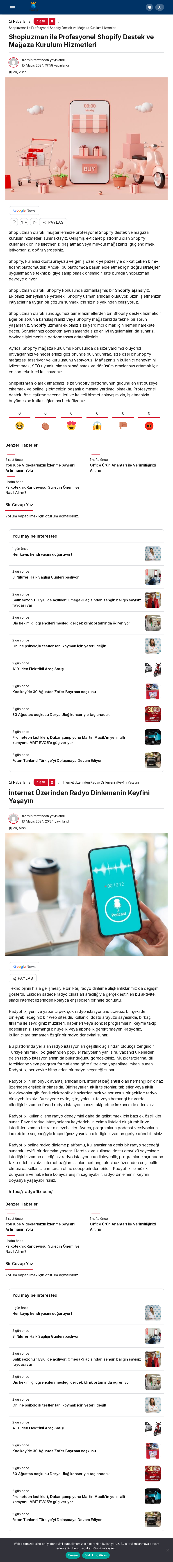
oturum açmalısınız (61, 516)
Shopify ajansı (129, 290)
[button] (149, 7)
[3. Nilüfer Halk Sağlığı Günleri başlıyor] (86, 577)
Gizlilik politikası (95, 1555)
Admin (27, 60)
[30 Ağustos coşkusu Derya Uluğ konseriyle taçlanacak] (86, 714)
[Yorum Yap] (14, 222)
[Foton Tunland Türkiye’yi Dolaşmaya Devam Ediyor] (86, 760)
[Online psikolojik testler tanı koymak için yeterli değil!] (86, 645)
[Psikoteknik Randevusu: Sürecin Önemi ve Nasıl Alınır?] (44, 485)
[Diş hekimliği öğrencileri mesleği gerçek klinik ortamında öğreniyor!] (86, 623)
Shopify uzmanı (46, 325)
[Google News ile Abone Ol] (24, 210)
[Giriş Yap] (159, 7)
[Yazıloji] (35, 7)
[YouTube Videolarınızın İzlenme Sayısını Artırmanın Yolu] (44, 463)
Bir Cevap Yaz (19, 504)
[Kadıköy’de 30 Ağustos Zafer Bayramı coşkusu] (86, 691)
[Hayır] (167, 1550)
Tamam (73, 1555)
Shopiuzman (21, 383)
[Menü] (12, 7)
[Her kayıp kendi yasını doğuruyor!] (86, 554)
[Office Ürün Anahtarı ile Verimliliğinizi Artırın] (129, 463)
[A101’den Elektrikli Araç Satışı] (86, 668)
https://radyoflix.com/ (31, 1191)
